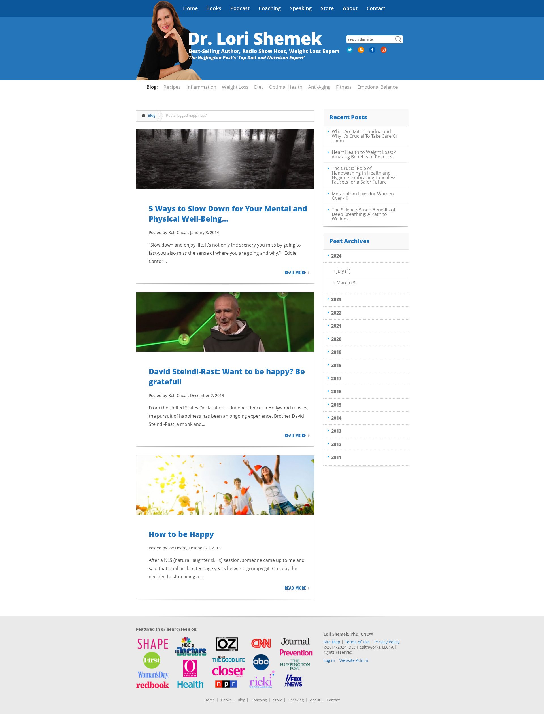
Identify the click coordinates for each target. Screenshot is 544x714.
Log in (329, 660)
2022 (336, 313)
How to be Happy (181, 534)
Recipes (172, 87)
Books (213, 8)
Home (190, 8)
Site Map (332, 642)
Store (327, 8)
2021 (336, 326)
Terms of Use (357, 642)
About (350, 8)
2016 (336, 391)
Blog (151, 115)
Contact (376, 8)
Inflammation (201, 87)
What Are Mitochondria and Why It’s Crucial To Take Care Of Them (365, 136)
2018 (336, 365)
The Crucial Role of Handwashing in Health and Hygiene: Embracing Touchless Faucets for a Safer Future (364, 175)
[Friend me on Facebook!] (373, 52)
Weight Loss (235, 87)
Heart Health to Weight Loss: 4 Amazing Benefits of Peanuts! (364, 154)
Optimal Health (285, 87)
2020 (336, 339)
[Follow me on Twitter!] (350, 52)
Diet (258, 87)
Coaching (270, 8)
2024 (336, 256)
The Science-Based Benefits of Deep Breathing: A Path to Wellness (363, 214)
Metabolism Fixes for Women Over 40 (363, 195)
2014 (336, 418)
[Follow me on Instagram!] (384, 52)
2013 (336, 431)
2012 (336, 444)
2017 (336, 378)
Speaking (301, 8)
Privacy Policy (387, 642)
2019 (336, 352)
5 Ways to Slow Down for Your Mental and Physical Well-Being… (228, 213)
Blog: (152, 87)
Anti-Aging (319, 87)
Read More (295, 272)
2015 (336, 405)
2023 (336, 299)
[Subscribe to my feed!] (362, 52)
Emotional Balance (377, 87)
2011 (336, 457)
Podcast (240, 8)
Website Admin (353, 660)
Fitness (344, 87)
